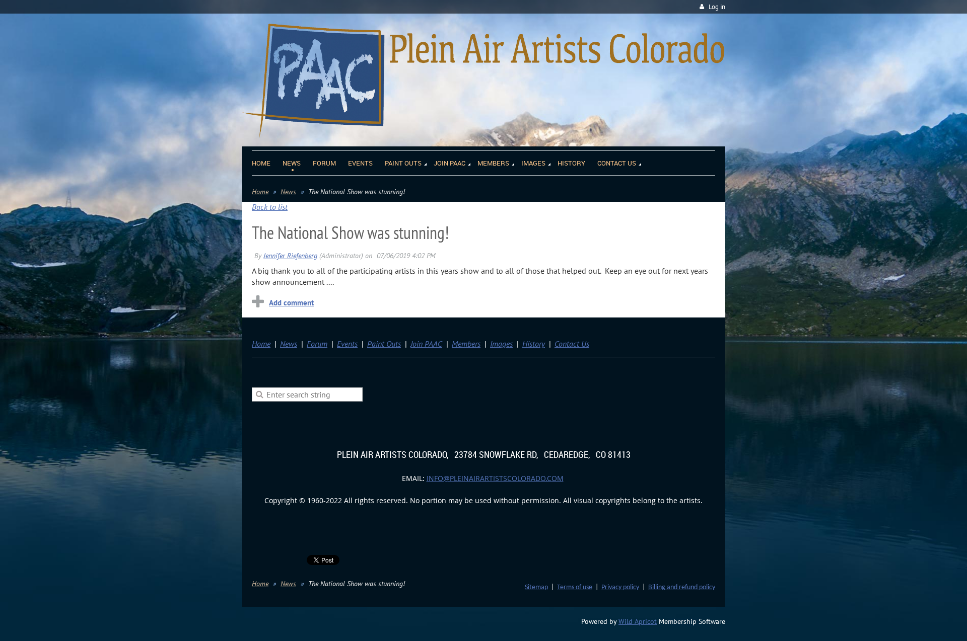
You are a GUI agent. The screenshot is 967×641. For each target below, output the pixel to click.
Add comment (291, 302)
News (288, 191)
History (533, 344)
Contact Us (572, 344)
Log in (717, 7)
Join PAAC (426, 344)
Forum (317, 344)
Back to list (270, 207)
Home (260, 191)
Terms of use (574, 587)
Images (501, 344)
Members (466, 344)
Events (347, 344)
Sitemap (536, 587)
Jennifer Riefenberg (290, 255)
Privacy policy (620, 587)
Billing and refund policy (681, 587)
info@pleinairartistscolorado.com (495, 478)
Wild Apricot (637, 621)
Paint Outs (384, 344)
